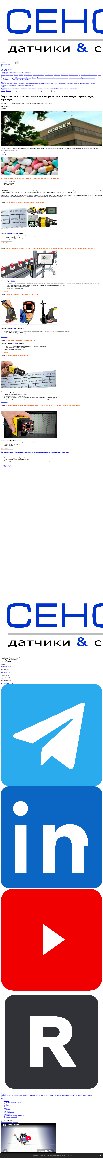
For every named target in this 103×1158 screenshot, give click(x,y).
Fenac (46, 75)
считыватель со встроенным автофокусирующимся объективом (21, 442)
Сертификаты (4, 72)
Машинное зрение (20, 78)
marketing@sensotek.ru (7, 683)
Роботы (12, 79)
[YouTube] (51, 990)
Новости (3, 89)
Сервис (3, 86)
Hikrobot (16, 75)
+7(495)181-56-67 (8, 69)
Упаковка (3, 83)
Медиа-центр (21, 72)
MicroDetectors (64, 75)
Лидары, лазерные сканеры (60, 78)
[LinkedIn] (51, 888)
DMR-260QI (14, 233)
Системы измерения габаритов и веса (79, 78)
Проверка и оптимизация (20, 88)
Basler (82, 75)
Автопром (40, 83)
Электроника (62, 83)
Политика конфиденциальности (9, 1122)
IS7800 (13, 281)
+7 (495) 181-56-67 (6, 667)
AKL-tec (86, 75)
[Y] (17, 62)
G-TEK (56, 75)
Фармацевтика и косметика (50, 83)
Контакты (28, 72)
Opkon (42, 75)
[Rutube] (51, 1092)
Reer (59, 75)
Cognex (78, 75)
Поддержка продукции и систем (54, 88)
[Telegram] (51, 785)
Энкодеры (28, 78)
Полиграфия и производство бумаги (11, 85)
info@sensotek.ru (6, 64)
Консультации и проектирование (36, 88)
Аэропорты (93, 83)
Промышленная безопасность (45, 78)
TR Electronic (72, 75)
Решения (3, 82)
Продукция (4, 73)
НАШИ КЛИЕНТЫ (6, 466)
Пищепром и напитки (31, 83)
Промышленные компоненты (22, 79)
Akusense (29, 75)
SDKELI (21, 75)
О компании (4, 70)
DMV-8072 (14, 328)
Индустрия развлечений (27, 85)
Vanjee (25, 75)
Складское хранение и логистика (15, 83)
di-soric (91, 75)
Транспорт (76, 83)
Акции (2, 80)
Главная (3, 91)
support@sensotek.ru (6, 677)
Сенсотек (50, 75)
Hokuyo (95, 75)
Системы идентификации (82, 1095)
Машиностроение (84, 83)
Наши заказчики (13, 72)
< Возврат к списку (6, 465)
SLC (39, 75)
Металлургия (69, 83)
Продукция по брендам (7, 75)
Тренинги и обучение (6, 88)
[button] (51, 468)
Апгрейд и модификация (70, 88)
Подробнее (4, 152)
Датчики (34, 78)
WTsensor (35, 75)
